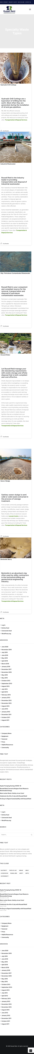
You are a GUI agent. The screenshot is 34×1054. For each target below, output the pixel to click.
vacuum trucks (13, 516)
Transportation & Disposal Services (16, 120)
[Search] (17, 834)
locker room (4, 873)
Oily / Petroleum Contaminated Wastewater (15, 273)
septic (27, 873)
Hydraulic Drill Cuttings (8, 85)
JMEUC (27, 870)
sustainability (5, 876)
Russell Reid (13, 873)
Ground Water (5, 355)
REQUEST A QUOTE (13, 2)
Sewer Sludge (5, 481)
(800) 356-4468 (21, 2)
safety (21, 873)
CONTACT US (28, 2)
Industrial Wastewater (8, 164)
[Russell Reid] (9, 9)
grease (21, 870)
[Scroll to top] (30, 1050)
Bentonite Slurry (6, 559)
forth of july (13, 870)
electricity (4, 870)
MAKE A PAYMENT (4, 2)
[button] (30, 9)
